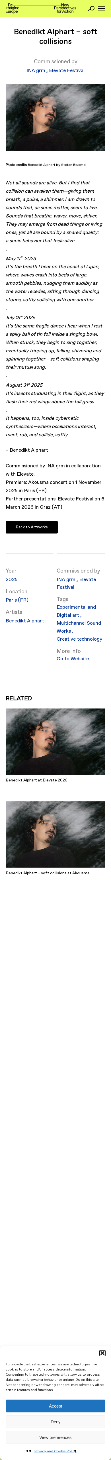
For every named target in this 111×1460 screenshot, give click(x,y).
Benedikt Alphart (25, 621)
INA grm (36, 71)
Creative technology (79, 639)
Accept (55, 1406)
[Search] (91, 8)
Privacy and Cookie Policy (55, 1451)
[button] (102, 1353)
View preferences (55, 1437)
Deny (56, 1421)
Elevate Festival (67, 71)
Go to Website (73, 659)
